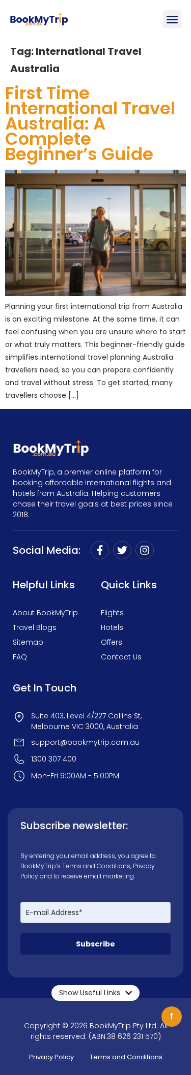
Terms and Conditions (96, 866)
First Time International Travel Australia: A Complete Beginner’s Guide (90, 123)
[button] (172, 19)
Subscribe (95, 944)
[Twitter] (122, 550)
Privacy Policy (51, 1057)
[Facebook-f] (100, 550)
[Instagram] (144, 550)
